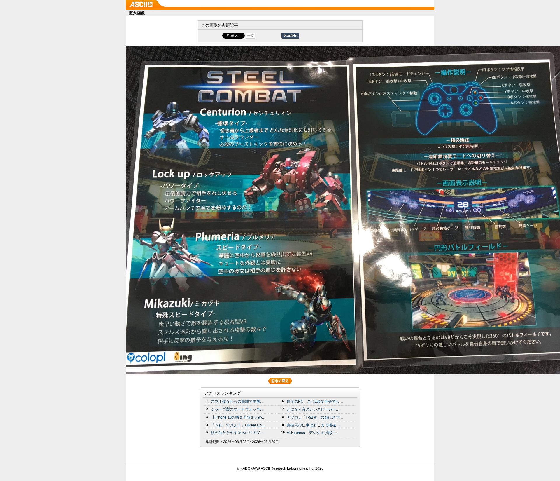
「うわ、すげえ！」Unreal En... (238, 425)
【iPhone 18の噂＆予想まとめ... (238, 417)
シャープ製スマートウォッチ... (237, 409)
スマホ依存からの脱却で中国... (237, 401)
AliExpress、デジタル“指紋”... (312, 433)
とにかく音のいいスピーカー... (313, 409)
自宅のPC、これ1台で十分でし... (315, 401)
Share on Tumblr (290, 36)
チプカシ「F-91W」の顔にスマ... (315, 417)
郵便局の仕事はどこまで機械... (313, 425)
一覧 (250, 35)
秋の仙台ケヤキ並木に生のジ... (237, 433)
